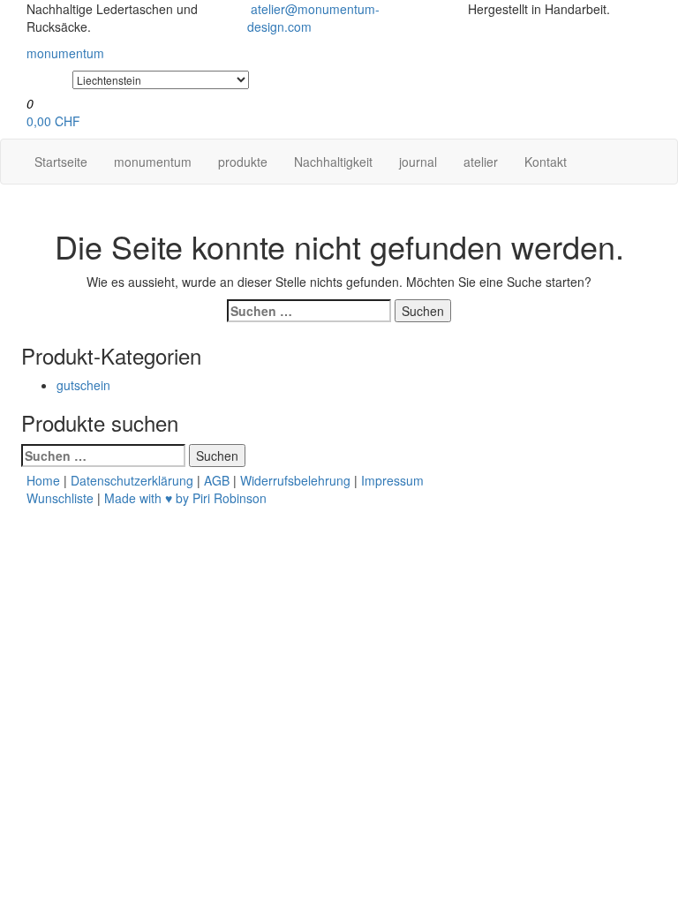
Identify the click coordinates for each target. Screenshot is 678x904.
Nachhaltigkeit (333, 161)
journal (418, 161)
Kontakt (545, 161)
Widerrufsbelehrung (295, 480)
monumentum (153, 161)
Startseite (60, 161)
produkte (242, 161)
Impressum (392, 480)
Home (43, 480)
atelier (480, 161)
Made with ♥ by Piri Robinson (185, 498)
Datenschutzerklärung (132, 480)
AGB (217, 480)
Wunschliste (60, 498)
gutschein (83, 385)
